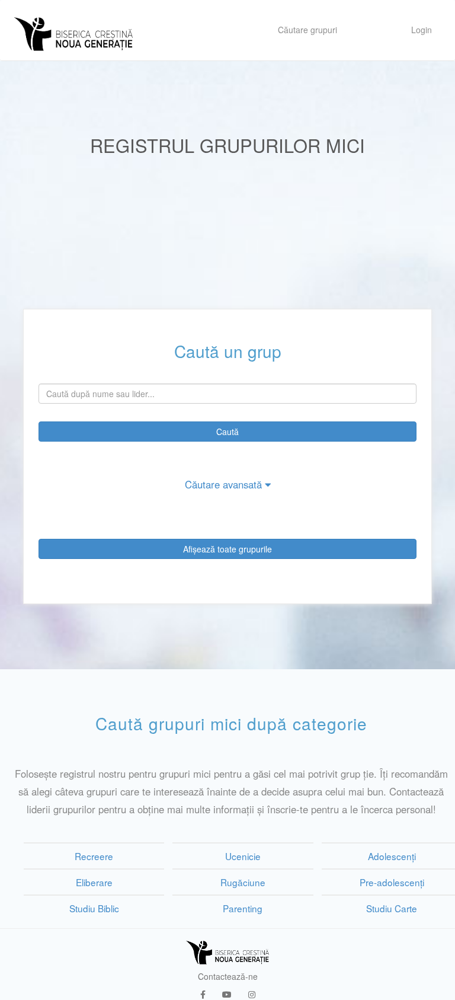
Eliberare (94, 882)
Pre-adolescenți (392, 882)
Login (421, 30)
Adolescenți (392, 855)
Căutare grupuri (307, 30)
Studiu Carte (391, 908)
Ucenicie (243, 855)
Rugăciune (242, 882)
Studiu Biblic (94, 908)
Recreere (94, 855)
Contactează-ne (228, 976)
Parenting (242, 908)
